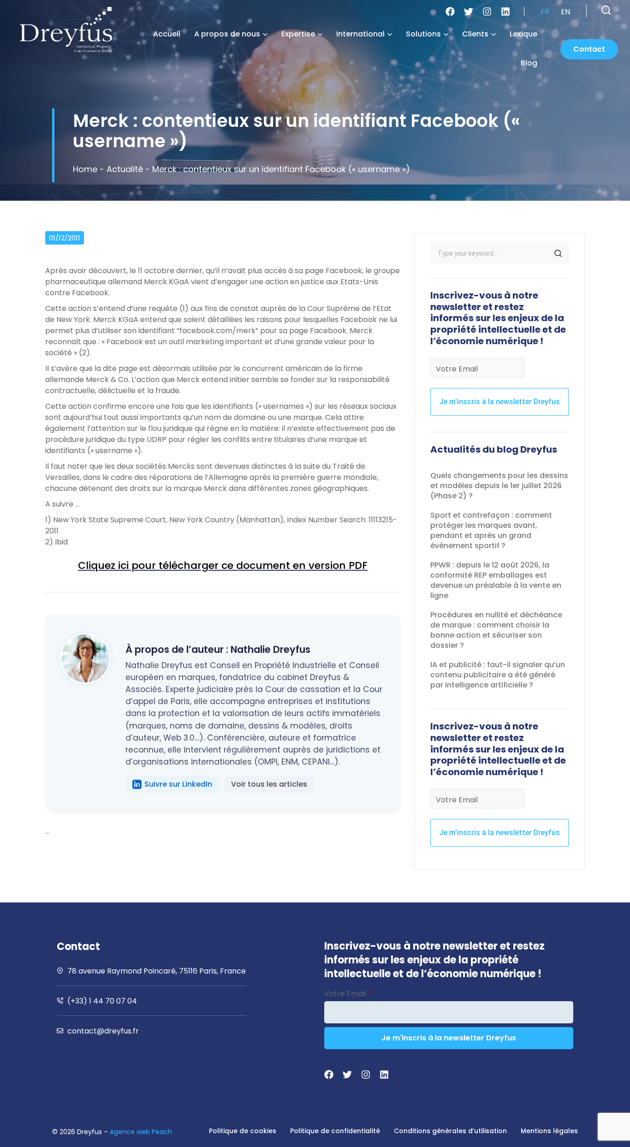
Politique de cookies (242, 1130)
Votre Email (457, 369)
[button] (606, 10)
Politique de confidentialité (335, 1130)
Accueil (166, 34)
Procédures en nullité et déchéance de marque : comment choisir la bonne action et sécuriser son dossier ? (496, 630)
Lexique (523, 34)
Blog (529, 63)
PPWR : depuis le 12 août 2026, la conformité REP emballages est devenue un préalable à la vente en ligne (495, 580)
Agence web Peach (141, 1131)
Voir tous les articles (269, 784)
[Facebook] (450, 11)
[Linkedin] (505, 11)
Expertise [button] (298, 34)
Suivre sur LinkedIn (178, 784)
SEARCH (558, 253)
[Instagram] (487, 11)
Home (85, 169)
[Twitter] (468, 11)
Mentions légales (549, 1130)
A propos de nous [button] (227, 34)
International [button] (360, 34)
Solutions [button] (423, 34)
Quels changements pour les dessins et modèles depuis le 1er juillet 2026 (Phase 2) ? (499, 485)
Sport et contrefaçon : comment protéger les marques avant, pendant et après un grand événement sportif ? (491, 530)
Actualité (125, 169)
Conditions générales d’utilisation (450, 1130)
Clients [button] (475, 34)
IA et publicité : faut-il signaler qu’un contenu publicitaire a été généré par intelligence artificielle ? (497, 674)
